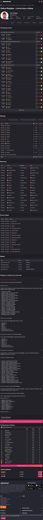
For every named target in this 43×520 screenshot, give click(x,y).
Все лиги (2, 505)
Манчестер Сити (5, 292)
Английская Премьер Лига (5, 499)
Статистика (4, 119)
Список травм (26, 22)
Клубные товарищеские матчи (14, 41)
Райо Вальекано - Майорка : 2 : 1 (8, 401)
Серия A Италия (3, 497)
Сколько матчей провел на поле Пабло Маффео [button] (11, 334)
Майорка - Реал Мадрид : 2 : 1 (8, 406)
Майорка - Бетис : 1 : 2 (6, 402)
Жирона (3, 294)
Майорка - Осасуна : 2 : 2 (7, 400)
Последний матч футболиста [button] (7, 350)
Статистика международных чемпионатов (28, 119)
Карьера (12, 22)
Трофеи (34, 22)
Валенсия (4, 313)
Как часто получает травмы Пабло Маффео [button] (10, 386)
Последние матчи (4, 22)
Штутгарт (3, 301)
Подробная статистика (21, 465)
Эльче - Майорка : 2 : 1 (6, 405)
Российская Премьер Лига (5, 504)
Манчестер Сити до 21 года (7, 330)
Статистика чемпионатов (13, 119)
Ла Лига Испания (4, 500)
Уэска (3, 305)
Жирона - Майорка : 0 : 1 (7, 407)
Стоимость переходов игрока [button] (7, 357)
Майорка (3, 308)
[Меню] (1, 1)
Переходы (20, 22)
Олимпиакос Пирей (5, 311)
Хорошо (3, 518)
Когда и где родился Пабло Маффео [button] (8, 279)
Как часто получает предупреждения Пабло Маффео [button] (12, 393)
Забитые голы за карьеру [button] (6, 318)
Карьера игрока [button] (4, 285)
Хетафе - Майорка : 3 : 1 (6, 409)
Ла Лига (12, 32)
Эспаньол (3, 291)
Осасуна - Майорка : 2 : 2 (7, 404)
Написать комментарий (5, 417)
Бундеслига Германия (4, 501)
